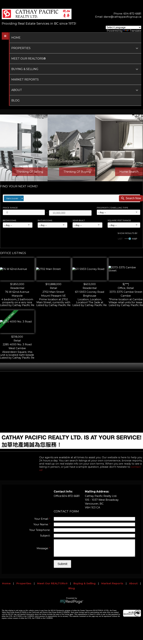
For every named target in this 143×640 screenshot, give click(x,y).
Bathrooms (45, 220)
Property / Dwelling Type (112, 207)
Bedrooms (9, 220)
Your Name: (41, 524)
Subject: (45, 535)
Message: (43, 548)
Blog (15, 100)
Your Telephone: (39, 530)
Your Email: (41, 518)
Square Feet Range (119, 220)
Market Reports (25, 79)
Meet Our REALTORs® (28, 58)
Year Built (79, 220)
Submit (62, 564)
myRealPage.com (71, 601)
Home (16, 37)
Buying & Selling (24, 69)
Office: (58, 496)
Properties (21, 48)
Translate (135, 30)
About (16, 90)
